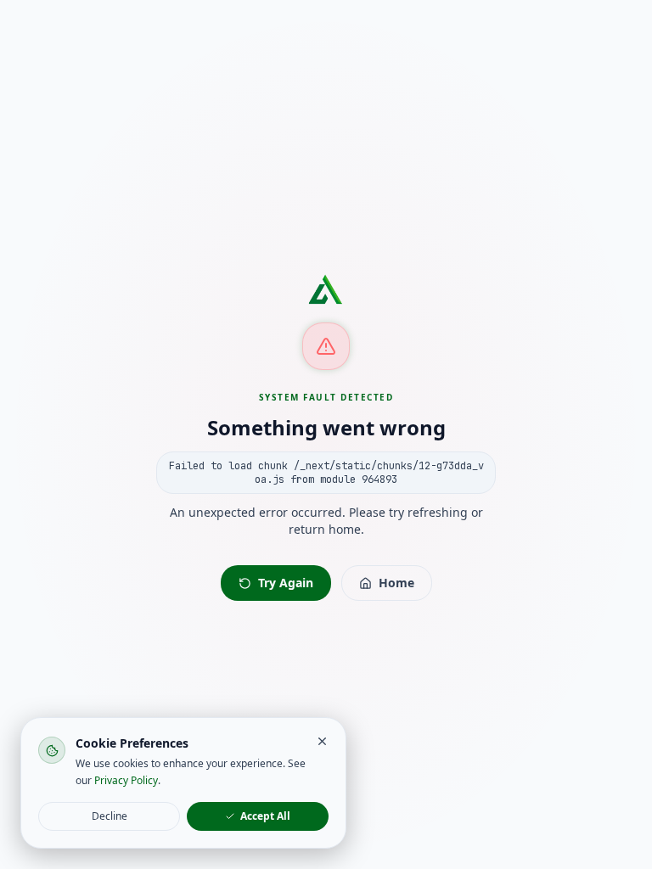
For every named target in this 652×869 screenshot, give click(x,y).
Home (396, 583)
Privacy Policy (126, 780)
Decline (109, 816)
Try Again (285, 583)
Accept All (265, 816)
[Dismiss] (322, 741)
